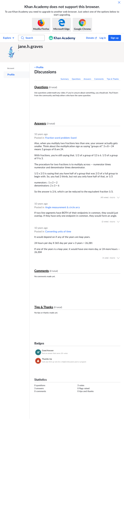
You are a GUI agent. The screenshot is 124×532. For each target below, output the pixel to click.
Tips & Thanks (113, 79)
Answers (87, 79)
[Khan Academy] (62, 37)
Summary (65, 79)
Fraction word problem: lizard (61, 138)
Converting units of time (58, 231)
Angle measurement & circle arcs (62, 207)
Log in (103, 38)
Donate (90, 38)
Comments (99, 79)
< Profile (39, 67)
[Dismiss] (119, 2)
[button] (11, 52)
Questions (76, 79)
